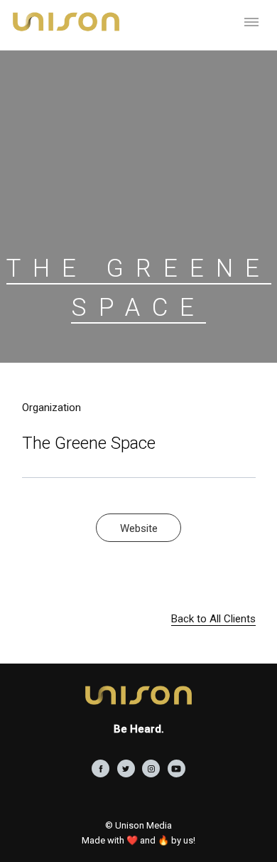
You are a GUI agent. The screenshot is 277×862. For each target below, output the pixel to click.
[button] (251, 21)
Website (139, 528)
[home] (62, 21)
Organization (51, 407)
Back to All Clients (213, 618)
